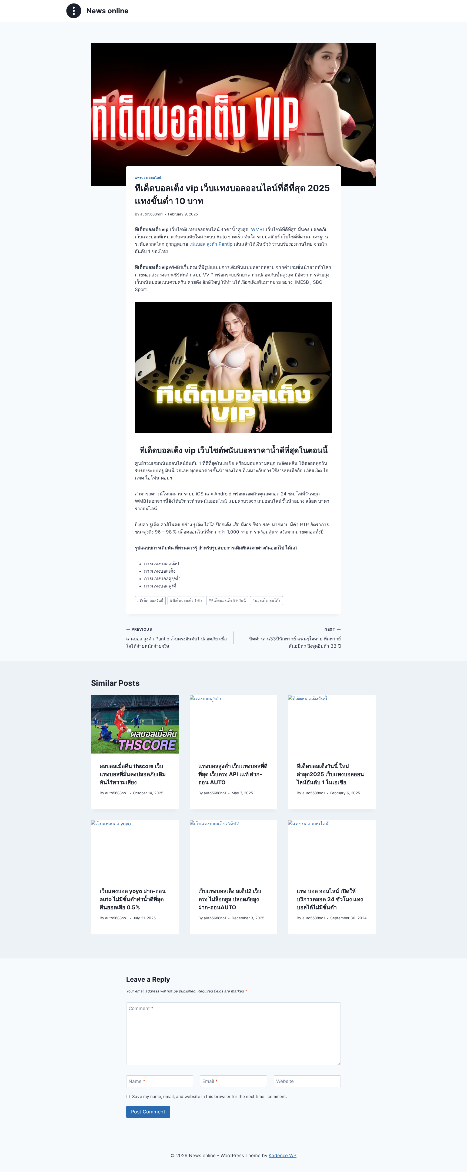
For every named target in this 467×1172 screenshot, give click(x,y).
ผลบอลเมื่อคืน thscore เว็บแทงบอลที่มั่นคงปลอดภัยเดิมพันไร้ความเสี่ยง (133, 774)
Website (285, 1081)
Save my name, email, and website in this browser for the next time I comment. (209, 1096)
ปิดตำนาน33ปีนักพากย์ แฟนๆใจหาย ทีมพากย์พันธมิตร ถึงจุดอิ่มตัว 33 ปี (295, 638)
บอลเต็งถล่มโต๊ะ (266, 600)
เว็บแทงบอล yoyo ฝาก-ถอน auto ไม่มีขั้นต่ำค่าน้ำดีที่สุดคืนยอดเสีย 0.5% (133, 899)
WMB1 (258, 229)
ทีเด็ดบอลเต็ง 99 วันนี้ (227, 600)
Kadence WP (282, 1155)
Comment (141, 1008)
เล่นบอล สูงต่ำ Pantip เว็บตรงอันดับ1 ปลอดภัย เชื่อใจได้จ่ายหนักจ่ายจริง (176, 638)
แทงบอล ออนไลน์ (148, 177)
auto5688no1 (151, 214)
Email (210, 1081)
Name (137, 1081)
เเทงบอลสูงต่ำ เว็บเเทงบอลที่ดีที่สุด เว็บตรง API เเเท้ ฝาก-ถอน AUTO (233, 774)
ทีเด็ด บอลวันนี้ (150, 600)
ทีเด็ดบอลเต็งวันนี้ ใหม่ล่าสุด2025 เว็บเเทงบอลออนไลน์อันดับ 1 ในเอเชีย (330, 774)
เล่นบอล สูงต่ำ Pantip (210, 244)
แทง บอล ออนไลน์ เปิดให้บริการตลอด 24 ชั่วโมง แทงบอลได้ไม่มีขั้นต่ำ (330, 899)
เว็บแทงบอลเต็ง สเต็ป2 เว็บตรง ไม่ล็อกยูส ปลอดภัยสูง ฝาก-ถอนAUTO (229, 899)
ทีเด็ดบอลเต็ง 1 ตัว (186, 600)
